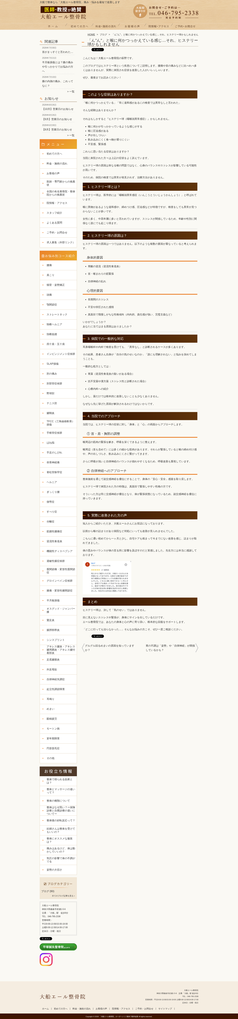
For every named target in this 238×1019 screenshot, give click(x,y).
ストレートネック (57, 314)
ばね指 (50, 442)
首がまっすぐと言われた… (57, 52)
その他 (50, 758)
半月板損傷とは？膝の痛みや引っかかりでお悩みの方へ (57, 66)
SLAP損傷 (53, 363)
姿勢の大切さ (54, 869)
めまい (50, 709)
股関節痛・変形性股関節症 (61, 571)
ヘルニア (52, 482)
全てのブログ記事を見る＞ (63, 896)
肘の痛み (52, 373)
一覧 (71, 91)
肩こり (50, 275)
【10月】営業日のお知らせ (58, 109)
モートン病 (53, 728)
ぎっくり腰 (53, 492)
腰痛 (49, 265)
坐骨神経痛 (53, 462)
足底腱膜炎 (53, 659)
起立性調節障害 (56, 689)
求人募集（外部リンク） (61, 242)
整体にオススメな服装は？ (60, 840)
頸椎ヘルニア (54, 324)
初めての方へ (79, 27)
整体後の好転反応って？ (61, 820)
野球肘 (50, 393)
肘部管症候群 (54, 383)
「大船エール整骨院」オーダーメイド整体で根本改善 (118, 1016)
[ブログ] (58, 887)
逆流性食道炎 (54, 541)
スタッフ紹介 (54, 212)
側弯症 (50, 501)
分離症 (50, 521)
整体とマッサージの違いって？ (61, 791)
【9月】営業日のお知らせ (57, 119)
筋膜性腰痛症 (54, 531)
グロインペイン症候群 (60, 580)
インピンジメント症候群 (61, 354)
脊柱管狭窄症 (54, 472)
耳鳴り (50, 699)
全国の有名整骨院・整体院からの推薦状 (61, 193)
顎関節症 (52, 304)
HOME (91, 34)
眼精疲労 (52, 718)
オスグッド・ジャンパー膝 (61, 610)
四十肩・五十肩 (56, 344)
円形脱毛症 (53, 748)
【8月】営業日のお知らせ (57, 129)
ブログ (103, 34)
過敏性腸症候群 (56, 561)
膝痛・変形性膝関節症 (60, 590)
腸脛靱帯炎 (53, 630)
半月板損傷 (53, 600)
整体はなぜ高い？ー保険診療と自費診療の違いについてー (61, 810)
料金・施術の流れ (106, 27)
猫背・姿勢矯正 (56, 285)
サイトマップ (165, 1009)
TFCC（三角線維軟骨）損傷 (60, 423)
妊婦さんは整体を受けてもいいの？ (61, 830)
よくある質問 (54, 222)
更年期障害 (53, 738)
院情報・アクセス (158, 27)
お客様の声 (132, 27)
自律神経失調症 (56, 679)
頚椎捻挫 (52, 334)
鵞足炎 (50, 620)
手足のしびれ (54, 452)
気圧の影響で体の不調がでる (61, 860)
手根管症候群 (54, 432)
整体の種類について (58, 800)
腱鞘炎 (50, 413)
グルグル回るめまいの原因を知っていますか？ (109, 647)
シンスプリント (56, 639)
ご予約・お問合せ (185, 27)
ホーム (53, 27)
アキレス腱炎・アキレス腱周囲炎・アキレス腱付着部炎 (61, 649)
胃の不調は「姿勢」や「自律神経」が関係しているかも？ (170, 647)
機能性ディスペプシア (60, 551)
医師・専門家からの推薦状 (61, 183)
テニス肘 (52, 403)
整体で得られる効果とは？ (60, 781)
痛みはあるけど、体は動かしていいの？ (61, 850)
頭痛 (49, 294)
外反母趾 (52, 669)
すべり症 (52, 511)
